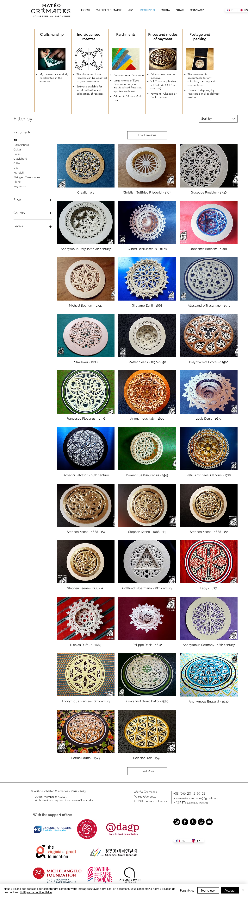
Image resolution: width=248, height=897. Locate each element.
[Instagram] (176, 821)
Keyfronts (20, 186)
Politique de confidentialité (36, 892)
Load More (147, 771)
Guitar (17, 149)
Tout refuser (208, 890)
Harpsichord (21, 144)
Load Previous (147, 135)
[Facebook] (185, 821)
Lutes (17, 154)
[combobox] (218, 119)
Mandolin (19, 172)
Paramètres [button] (187, 890)
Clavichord (20, 158)
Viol (16, 167)
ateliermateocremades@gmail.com (195, 798)
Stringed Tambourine (27, 177)
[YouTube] (209, 821)
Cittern (18, 163)
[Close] (243, 890)
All (15, 140)
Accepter (230, 890)
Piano (17, 181)
